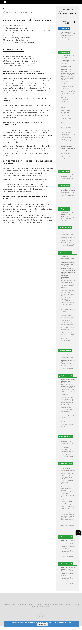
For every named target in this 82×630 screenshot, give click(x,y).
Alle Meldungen (42, 606)
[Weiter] (75, 22)
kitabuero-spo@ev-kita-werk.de (16, 28)
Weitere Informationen (65, 622)
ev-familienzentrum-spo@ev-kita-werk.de (22, 42)
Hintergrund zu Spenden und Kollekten (59, 604)
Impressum (10, 604)
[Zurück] (60, 22)
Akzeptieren (42, 625)
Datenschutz (27, 604)
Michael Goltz (11, 12)
